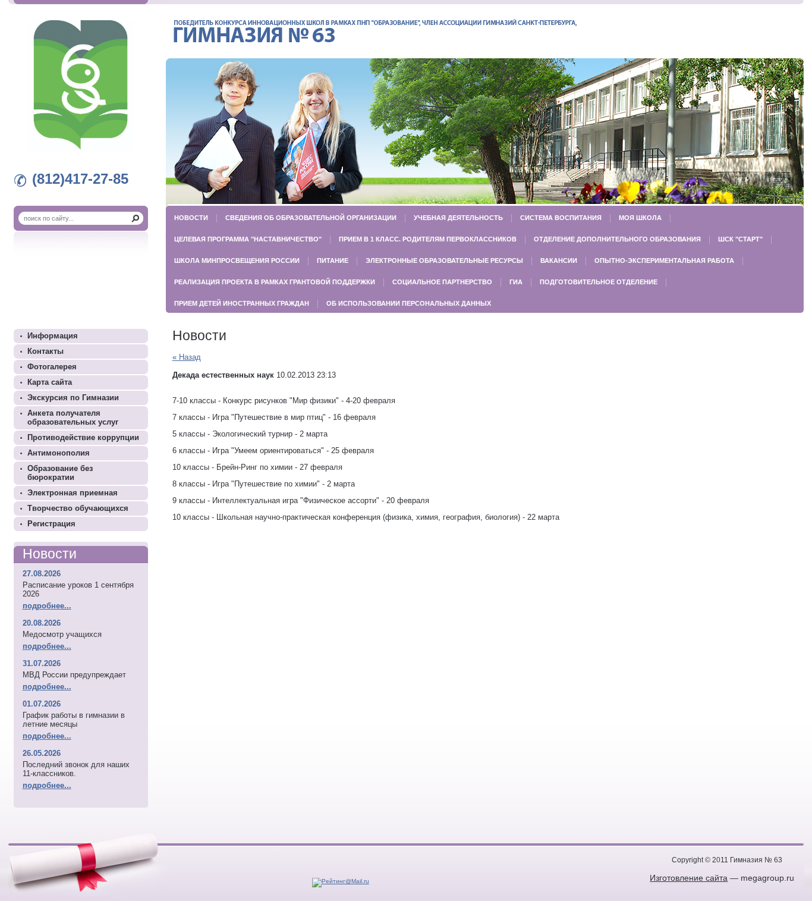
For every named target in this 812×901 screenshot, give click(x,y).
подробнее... (47, 605)
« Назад (186, 357)
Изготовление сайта (689, 878)
